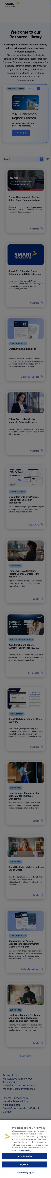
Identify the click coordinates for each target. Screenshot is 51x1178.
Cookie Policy (25, 1150)
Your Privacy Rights (25, 1172)
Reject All (24, 1164)
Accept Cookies (25, 1156)
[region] (25, 1148)
